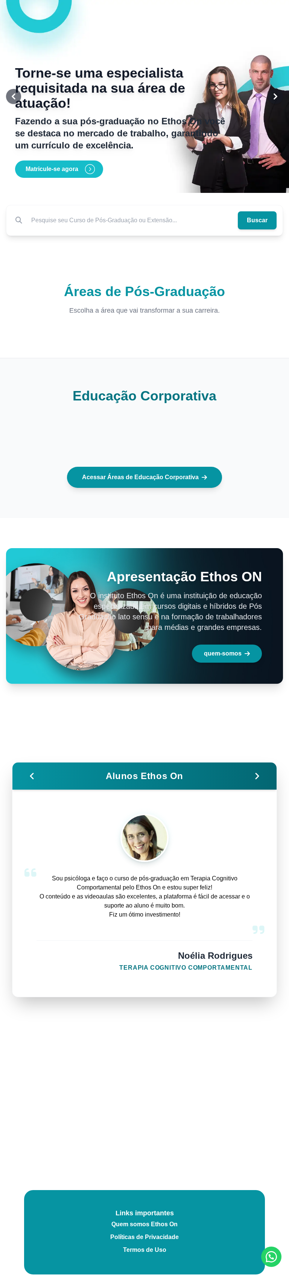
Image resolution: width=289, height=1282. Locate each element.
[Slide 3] (153, 183)
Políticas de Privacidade (144, 1237)
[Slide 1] (135, 183)
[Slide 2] (144, 183)
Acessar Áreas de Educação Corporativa (140, 477)
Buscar (257, 220)
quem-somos (223, 653)
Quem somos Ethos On (144, 1224)
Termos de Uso (144, 1250)
